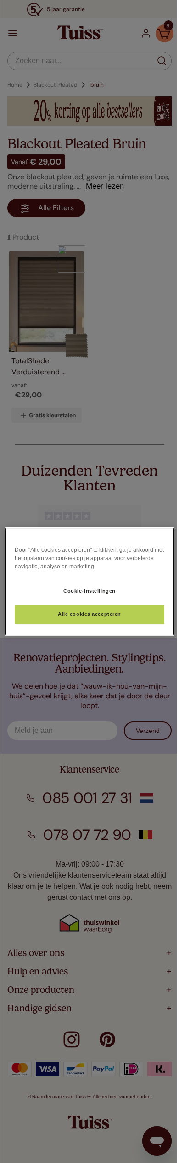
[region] (90, 581)
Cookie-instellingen (89, 591)
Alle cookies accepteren (89, 614)
